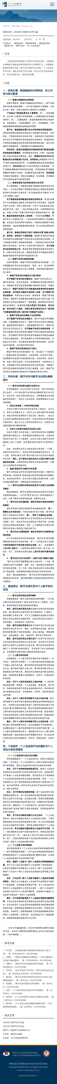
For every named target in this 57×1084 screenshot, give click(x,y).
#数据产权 (8, 45)
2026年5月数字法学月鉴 (13, 1022)
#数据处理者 (44, 43)
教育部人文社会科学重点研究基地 (25, 1053)
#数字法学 (20, 45)
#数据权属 (18, 43)
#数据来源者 (30, 43)
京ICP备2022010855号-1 (28, 1075)
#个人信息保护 (33, 45)
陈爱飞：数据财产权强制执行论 (16, 1030)
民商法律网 (15, 26)
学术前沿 (24, 26)
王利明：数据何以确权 (12, 1034)
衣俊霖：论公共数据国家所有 (15, 1037)
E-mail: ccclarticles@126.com (28, 1070)
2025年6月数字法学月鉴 (13, 1026)
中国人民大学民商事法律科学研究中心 (27, 1055)
